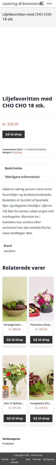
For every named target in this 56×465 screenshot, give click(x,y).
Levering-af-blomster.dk (22, 3)
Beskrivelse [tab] (13, 168)
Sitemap (37, 459)
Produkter (17, 152)
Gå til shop (13, 134)
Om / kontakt (14, 461)
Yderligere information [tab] (22, 177)
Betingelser (49, 459)
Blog (28, 459)
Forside (5, 459)
